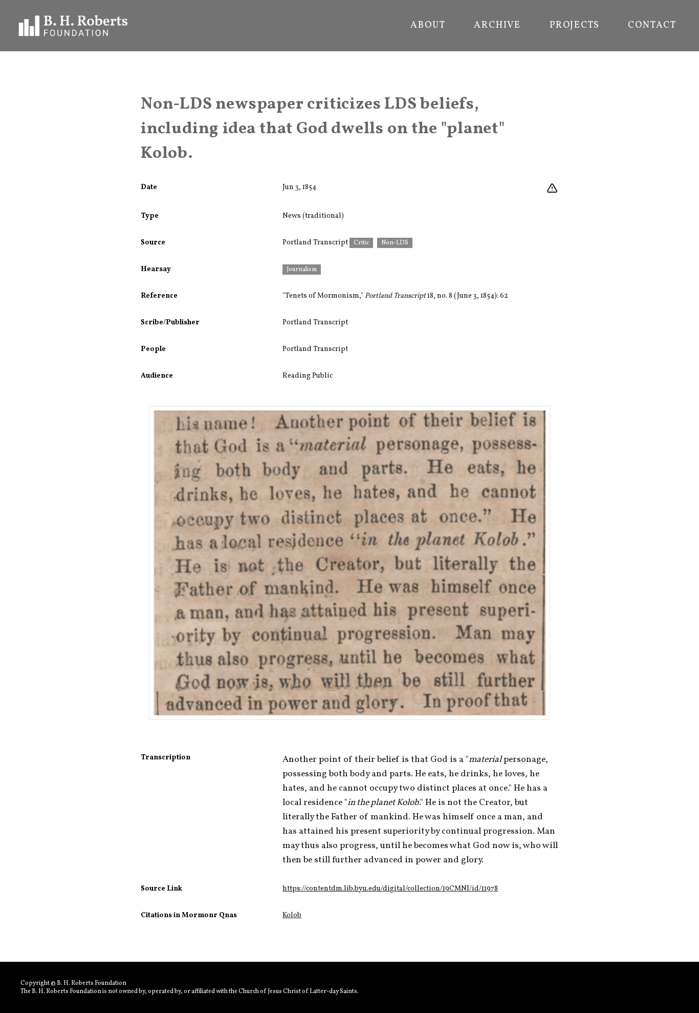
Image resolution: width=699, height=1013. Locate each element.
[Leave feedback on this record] (552, 188)
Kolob (291, 915)
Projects (574, 26)
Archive (497, 26)
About (427, 26)
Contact (652, 26)
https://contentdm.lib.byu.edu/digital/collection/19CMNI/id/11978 (390, 889)
